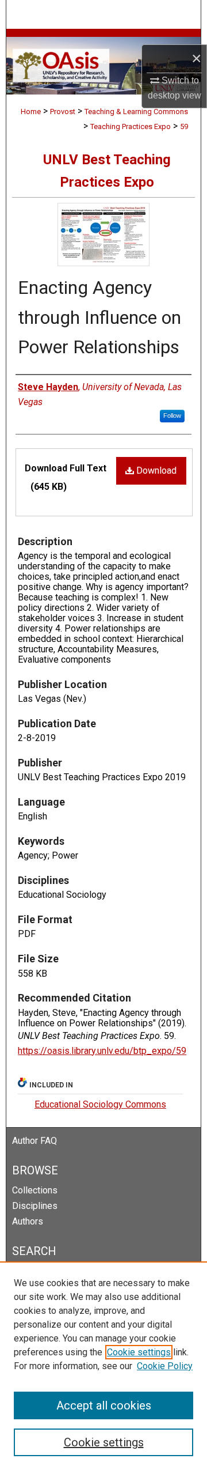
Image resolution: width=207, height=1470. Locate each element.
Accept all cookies (103, 1405)
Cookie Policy (165, 1366)
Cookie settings (139, 1352)
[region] (103, 1365)
